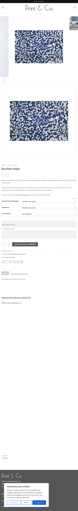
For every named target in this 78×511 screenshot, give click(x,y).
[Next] (9, 79)
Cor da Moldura (6, 213)
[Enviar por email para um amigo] (14, 262)
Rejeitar (26, 502)
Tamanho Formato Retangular (10, 201)
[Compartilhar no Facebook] (7, 262)
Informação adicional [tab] (19, 274)
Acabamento (5, 207)
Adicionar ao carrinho (25, 244)
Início (4, 165)
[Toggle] (72, 500)
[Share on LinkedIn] (21, 262)
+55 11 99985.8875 (39, 1)
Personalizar (13, 502)
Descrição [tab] (5, 274)
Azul (15, 165)
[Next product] (3, 175)
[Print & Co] (39, 7)
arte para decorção (9, 257)
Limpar (74, 198)
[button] (3, 7)
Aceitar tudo (39, 502)
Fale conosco (22, 195)
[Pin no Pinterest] (18, 262)
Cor (9, 165)
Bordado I (5, 458)
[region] (26, 495)
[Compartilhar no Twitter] (10, 262)
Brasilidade (15, 254)
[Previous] (2, 160)
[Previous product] (7, 175)
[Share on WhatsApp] (3, 262)
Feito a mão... (22, 254)
